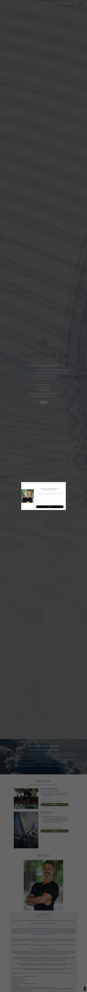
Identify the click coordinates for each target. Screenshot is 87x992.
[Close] (67, 483)
